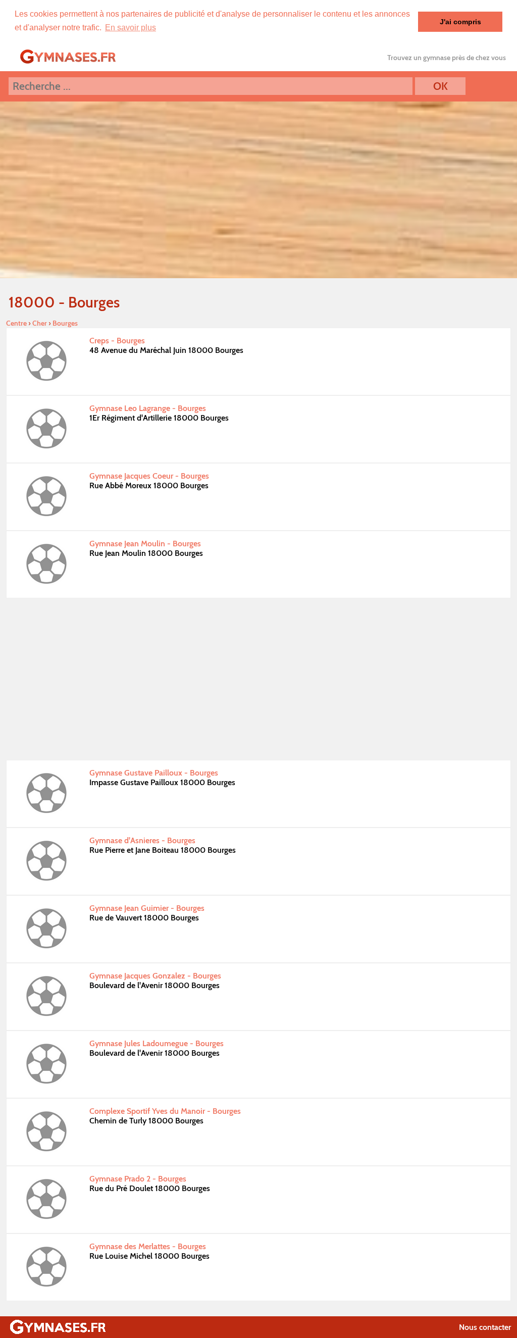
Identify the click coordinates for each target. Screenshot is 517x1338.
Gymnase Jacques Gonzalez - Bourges (155, 976)
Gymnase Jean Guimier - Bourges (146, 908)
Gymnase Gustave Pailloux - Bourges (153, 773)
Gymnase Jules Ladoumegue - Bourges (156, 1043)
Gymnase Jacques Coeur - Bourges (149, 476)
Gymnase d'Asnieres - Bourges (142, 840)
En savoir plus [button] (130, 27)
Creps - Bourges (117, 340)
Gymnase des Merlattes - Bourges (147, 1246)
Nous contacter (485, 1327)
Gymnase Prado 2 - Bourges (137, 1178)
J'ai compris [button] (460, 22)
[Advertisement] (258, 679)
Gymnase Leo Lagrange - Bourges (147, 408)
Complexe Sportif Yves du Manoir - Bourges (165, 1111)
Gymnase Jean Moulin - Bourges (145, 543)
